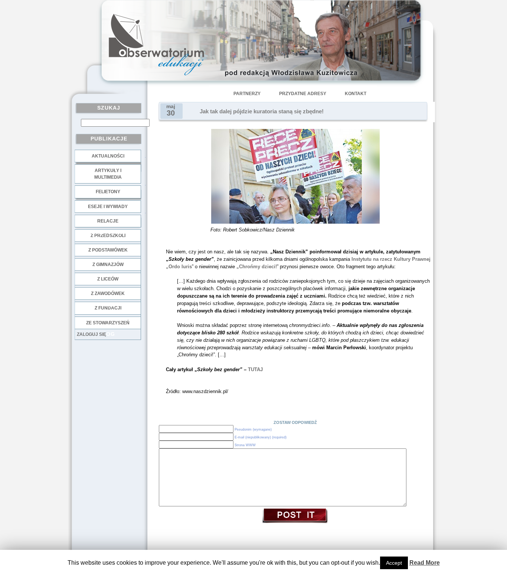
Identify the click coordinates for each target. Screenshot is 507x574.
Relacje (107, 221)
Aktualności (108, 156)
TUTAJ (255, 369)
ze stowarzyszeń (108, 322)
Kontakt (355, 93)
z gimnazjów (108, 264)
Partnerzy (247, 93)
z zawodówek (108, 293)
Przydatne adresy (302, 93)
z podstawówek (108, 250)
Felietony (108, 191)
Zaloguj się (91, 334)
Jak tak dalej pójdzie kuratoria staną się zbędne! (262, 111)
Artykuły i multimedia (108, 174)
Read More (424, 563)
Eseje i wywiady (108, 206)
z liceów (107, 279)
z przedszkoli (108, 235)
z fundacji (108, 308)
